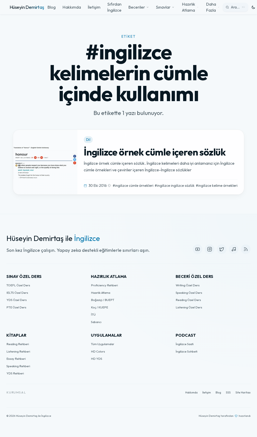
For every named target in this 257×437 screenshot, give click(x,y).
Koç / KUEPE (99, 307)
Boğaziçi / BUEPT (102, 300)
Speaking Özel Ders (189, 293)
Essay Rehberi (16, 359)
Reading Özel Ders (188, 300)
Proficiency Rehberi (104, 285)
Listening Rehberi (18, 351)
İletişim (94, 7)
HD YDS (96, 359)
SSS (228, 392)
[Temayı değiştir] (253, 7)
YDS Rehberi (15, 373)
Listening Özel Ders (189, 307)
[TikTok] (234, 249)
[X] (221, 249)
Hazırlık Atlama (100, 293)
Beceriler (136, 7)
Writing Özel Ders (188, 285)
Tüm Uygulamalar (102, 344)
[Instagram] (209, 249)
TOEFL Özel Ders (18, 285)
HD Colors (98, 351)
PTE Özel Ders (16, 307)
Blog (51, 7)
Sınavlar (163, 7)
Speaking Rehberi (18, 366)
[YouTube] (197, 249)
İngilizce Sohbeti (186, 351)
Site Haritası (243, 392)
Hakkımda (71, 7)
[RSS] (246, 249)
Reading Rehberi (17, 344)
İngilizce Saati (185, 344)
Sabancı (96, 322)
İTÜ (93, 314)
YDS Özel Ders (16, 300)
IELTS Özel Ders (17, 293)
